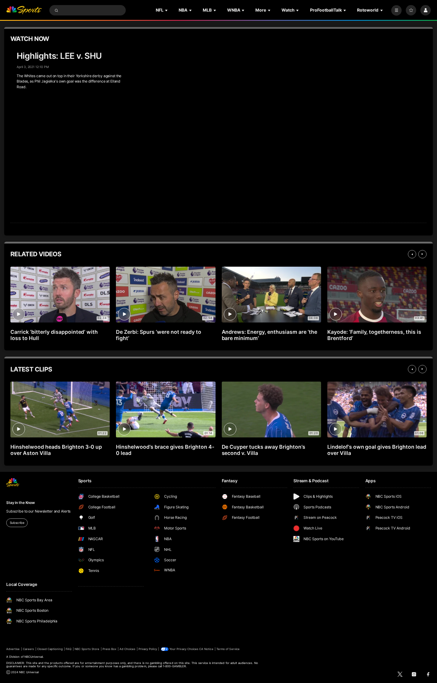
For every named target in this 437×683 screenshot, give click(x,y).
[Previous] (412, 254)
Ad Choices (127, 649)
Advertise (13, 649)
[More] (396, 10)
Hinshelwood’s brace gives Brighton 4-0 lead (165, 450)
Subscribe (17, 523)
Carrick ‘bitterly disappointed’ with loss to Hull (54, 335)
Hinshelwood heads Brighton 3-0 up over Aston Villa (56, 450)
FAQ (68, 649)
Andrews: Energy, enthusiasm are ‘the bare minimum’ (269, 335)
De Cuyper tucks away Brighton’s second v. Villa (263, 450)
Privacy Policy (148, 649)
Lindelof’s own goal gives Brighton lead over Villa (376, 450)
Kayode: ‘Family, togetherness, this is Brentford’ (374, 335)
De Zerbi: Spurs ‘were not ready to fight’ (158, 335)
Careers (28, 649)
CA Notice (206, 649)
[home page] (24, 10)
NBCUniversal (33, 656)
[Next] (422, 254)
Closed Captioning (50, 649)
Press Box (109, 649)
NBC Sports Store (87, 649)
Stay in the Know (20, 502)
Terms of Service (228, 649)
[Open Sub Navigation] (167, 10)
